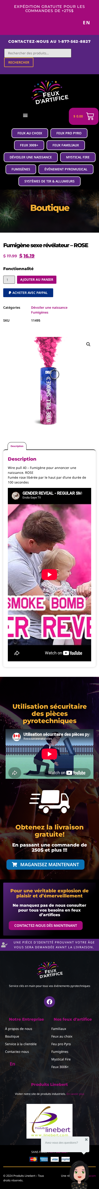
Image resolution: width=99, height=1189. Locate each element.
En (86, 22)
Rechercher (18, 62)
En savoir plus (75, 1094)
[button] (25, 115)
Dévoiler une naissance (49, 307)
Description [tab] (17, 446)
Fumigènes (39, 312)
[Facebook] (49, 1001)
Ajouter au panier (36, 279)
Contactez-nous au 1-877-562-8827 (49, 41)
